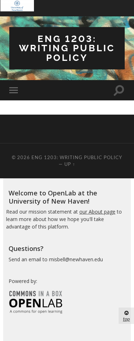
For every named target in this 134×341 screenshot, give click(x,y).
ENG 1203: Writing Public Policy (67, 48)
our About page (97, 211)
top (126, 319)
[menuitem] (17, 8)
